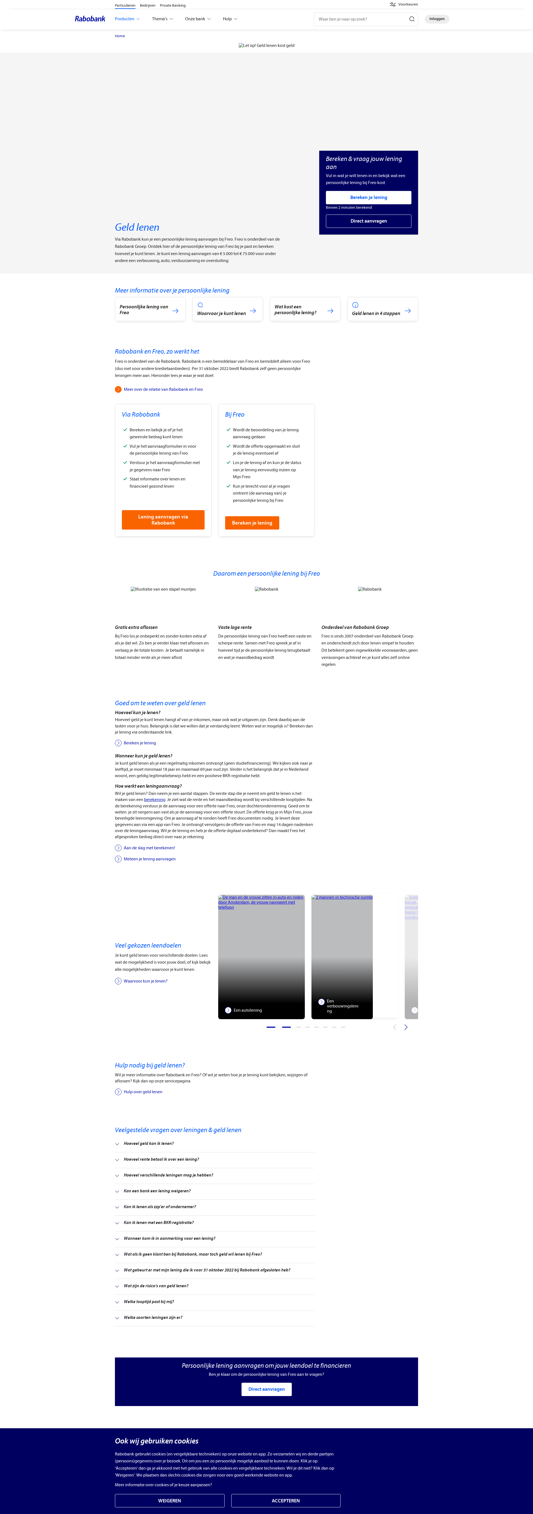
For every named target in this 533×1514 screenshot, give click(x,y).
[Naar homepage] (91, 19)
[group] (261, 955)
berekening (154, 799)
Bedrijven (147, 5)
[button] (403, 4)
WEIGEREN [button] (169, 1501)
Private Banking (173, 5)
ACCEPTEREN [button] (286, 1501)
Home (120, 36)
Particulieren (125, 5)
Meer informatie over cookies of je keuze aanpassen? (163, 1484)
